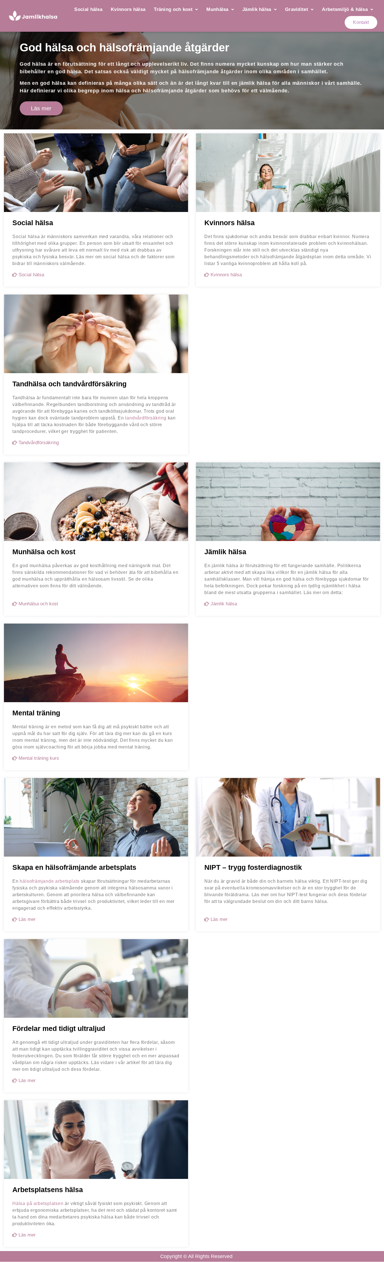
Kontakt (361, 22)
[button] (176, 9)
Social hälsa (88, 9)
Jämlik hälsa (256, 9)
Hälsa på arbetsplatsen (38, 1203)
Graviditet (296, 9)
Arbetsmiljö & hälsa (345, 9)
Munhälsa (217, 9)
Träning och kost (173, 9)
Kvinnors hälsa (128, 9)
